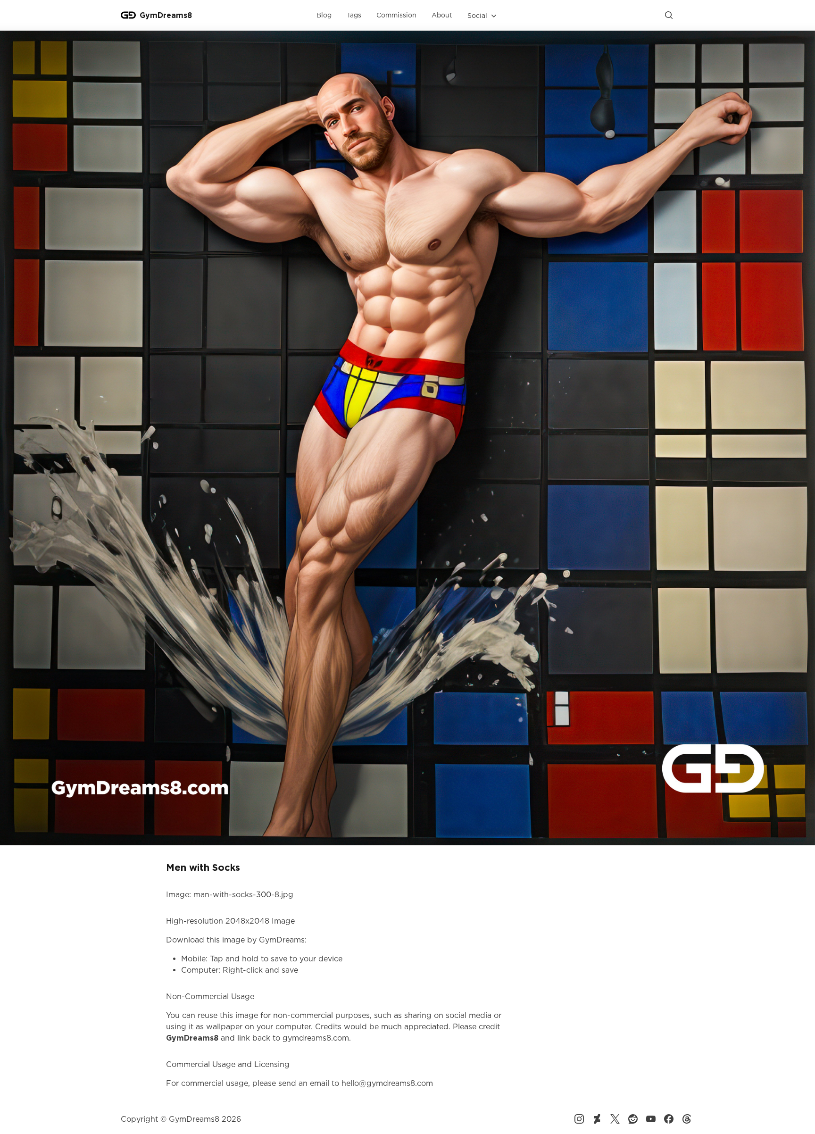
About (442, 14)
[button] (483, 15)
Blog (324, 14)
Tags (354, 14)
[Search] (668, 15)
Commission (396, 14)
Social (477, 15)
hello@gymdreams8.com (387, 1083)
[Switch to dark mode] (686, 15)
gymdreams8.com (316, 1038)
